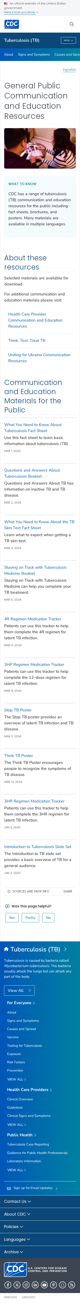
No (48, 917)
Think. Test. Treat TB (26, 340)
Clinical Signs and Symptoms (28, 1116)
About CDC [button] (15, 1214)
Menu (67, 40)
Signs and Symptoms (34, 54)
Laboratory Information (24, 1161)
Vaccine (12, 1037)
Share (67, 891)
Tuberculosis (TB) (22, 40)
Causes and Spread (21, 1029)
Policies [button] (12, 1226)
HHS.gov (10, 1297)
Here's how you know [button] (20, 12)
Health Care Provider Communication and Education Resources (35, 320)
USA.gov (28, 1297)
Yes (12, 917)
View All (16, 990)
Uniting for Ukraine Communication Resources (39, 358)
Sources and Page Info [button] (30, 891)
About (8, 54)
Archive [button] (12, 1252)
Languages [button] (15, 1239)
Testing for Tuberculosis (24, 1045)
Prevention (15, 1070)
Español (69, 69)
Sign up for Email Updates (33, 1188)
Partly (30, 917)
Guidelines (15, 1107)
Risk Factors (16, 1062)
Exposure (14, 1054)
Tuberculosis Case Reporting (28, 1144)
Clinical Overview (20, 1099)
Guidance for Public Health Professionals (37, 1153)
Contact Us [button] (16, 1201)
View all (15, 1079)
